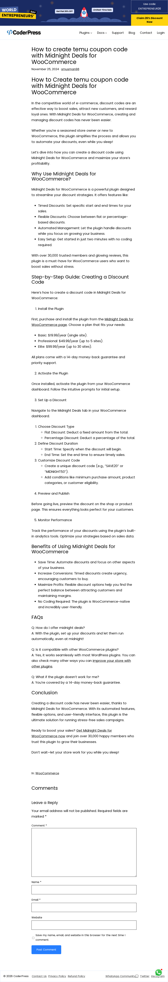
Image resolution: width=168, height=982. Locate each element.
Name (36, 882)
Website (37, 917)
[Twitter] (144, 976)
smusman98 (70, 69)
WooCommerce (47, 773)
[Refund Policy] (76, 976)
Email (36, 900)
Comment (39, 825)
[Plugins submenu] (91, 33)
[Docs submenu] (106, 33)
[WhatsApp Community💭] (121, 976)
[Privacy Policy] (57, 976)
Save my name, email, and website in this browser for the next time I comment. (80, 937)
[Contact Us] (39, 976)
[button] (149, 20)
